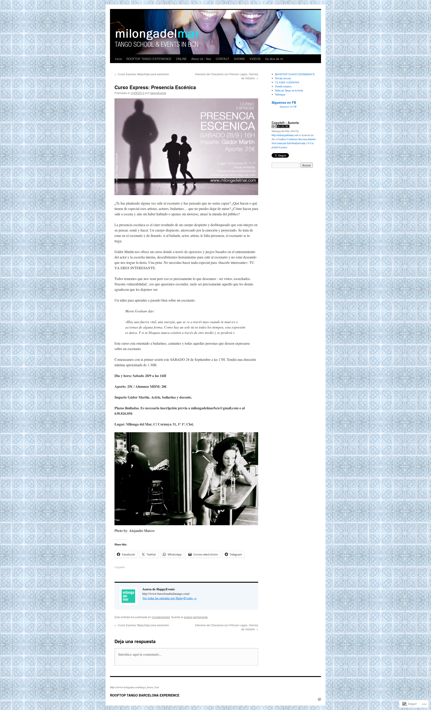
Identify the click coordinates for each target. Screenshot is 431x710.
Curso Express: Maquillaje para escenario (141, 74)
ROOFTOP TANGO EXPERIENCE (149, 59)
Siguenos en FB (284, 102)
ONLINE (181, 59)
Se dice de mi (274, 59)
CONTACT (222, 59)
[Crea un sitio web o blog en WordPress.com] (319, 699)
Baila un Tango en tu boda (289, 90)
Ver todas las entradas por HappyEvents (169, 598)
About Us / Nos (201, 59)
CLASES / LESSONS (287, 82)
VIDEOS (255, 59)
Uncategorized (161, 617)
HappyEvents (158, 93)
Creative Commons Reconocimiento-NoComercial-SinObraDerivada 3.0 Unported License (294, 143)
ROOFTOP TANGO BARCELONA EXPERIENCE (144, 695)
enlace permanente (196, 617)
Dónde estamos (283, 86)
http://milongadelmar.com (285, 135)
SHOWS (239, 59)
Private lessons (283, 78)
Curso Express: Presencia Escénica (155, 87)
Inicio (118, 59)
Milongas (280, 94)
